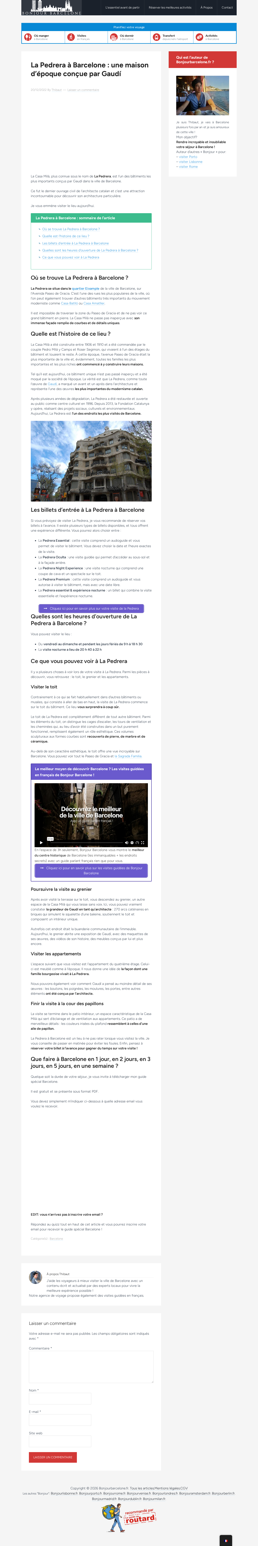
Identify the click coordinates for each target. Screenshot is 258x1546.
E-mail (35, 1412)
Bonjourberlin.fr (223, 1493)
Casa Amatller (93, 303)
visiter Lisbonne (190, 162)
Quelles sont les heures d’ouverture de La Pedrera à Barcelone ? (90, 250)
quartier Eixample (85, 288)
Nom (34, 1390)
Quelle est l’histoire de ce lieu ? (65, 236)
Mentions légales (167, 1488)
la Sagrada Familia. (128, 756)
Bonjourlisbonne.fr (64, 1493)
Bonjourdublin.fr (130, 1499)
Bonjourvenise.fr (139, 1493)
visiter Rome (188, 167)
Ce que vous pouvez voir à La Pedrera (70, 257)
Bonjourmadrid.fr (104, 1499)
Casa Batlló (69, 303)
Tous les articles (142, 1488)
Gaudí (52, 384)
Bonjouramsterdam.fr (195, 1493)
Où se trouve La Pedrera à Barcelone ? (71, 229)
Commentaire (40, 1348)
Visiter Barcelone (51, 7)
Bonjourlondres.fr (165, 1493)
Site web (35, 1433)
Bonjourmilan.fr (154, 1499)
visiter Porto (188, 157)
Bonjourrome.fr (114, 1493)
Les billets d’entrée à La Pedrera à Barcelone (75, 243)
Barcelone (56, 1238)
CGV (184, 1488)
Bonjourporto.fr (90, 1493)
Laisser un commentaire (83, 90)
